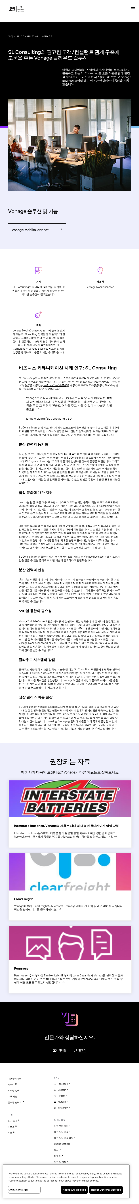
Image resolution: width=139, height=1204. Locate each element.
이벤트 (11, 1126)
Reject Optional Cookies (106, 1189)
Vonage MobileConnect (30, 230)
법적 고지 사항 (61, 1126)
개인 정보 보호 (61, 1132)
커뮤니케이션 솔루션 (55, 385)
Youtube (62, 1102)
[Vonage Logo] (17, 9)
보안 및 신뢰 (60, 1162)
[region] (66, 1181)
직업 (10, 1132)
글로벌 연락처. (15, 1102)
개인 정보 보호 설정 (63, 1138)
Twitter (61, 1096)
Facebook (63, 1084)
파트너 (11, 1084)
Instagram (63, 1108)
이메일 (62, 1050)
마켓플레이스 (14, 1078)
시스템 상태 (13, 1090)
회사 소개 (12, 1121)
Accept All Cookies (74, 1189)
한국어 (82, 1050)
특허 (56, 1150)
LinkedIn (62, 1090)
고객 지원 (12, 1096)
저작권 (57, 1156)
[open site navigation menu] (133, 9)
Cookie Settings (62, 1144)
